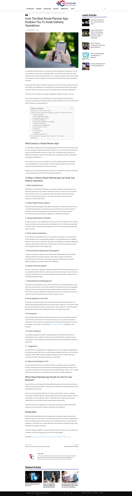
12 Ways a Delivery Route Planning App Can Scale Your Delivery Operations (51, 112)
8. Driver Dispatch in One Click (39, 127)
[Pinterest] (67, 493)
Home (26, 13)
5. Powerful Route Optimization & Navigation (43, 121)
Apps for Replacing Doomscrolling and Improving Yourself (49, 485)
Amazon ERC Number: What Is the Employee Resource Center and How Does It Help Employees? (97, 34)
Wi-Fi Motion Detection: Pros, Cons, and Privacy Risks (97, 22)
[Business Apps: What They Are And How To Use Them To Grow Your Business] (70, 477)
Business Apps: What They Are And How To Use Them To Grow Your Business (70, 485)
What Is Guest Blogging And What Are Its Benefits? (97, 55)
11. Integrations (36, 132)
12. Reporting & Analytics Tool (39, 134)
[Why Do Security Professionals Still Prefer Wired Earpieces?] (85, 46)
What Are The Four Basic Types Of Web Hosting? (37, 446)
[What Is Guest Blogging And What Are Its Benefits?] (85, 56)
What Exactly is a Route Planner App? (40, 110)
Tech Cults (30, 29)
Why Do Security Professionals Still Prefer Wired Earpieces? (98, 45)
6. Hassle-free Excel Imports (39, 123)
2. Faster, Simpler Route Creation (40, 116)
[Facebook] (61, 493)
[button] (105, 9)
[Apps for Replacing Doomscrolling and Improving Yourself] (51, 477)
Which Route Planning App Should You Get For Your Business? (47, 136)
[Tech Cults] (26, 30)
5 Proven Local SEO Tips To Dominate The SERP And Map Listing (51, 437)
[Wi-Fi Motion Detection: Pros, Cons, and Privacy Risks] (85, 22)
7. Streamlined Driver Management (41, 125)
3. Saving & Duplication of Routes (40, 118)
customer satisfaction (57, 324)
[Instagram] (64, 493)
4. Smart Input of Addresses (39, 120)
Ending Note (33, 138)
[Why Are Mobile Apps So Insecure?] (33, 477)
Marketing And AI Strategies (71, 446)
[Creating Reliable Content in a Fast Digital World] (85, 66)
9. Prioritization (36, 128)
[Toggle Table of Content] (70, 108)
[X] (71, 493)
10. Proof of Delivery (37, 130)
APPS (30, 13)
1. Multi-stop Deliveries (38, 114)
